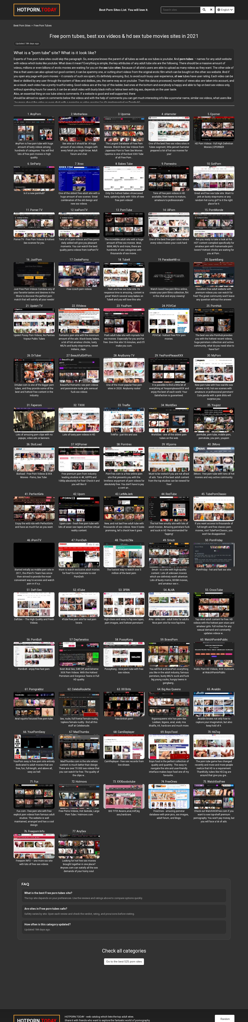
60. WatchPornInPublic (214, 639)
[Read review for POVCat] (168, 321)
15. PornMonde (214, 210)
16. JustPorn (34, 259)
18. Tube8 (124, 259)
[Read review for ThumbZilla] (124, 555)
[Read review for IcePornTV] (79, 225)
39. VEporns (169, 444)
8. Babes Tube (124, 163)
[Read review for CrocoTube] (213, 605)
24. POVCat (169, 305)
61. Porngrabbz (34, 689)
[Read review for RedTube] (168, 509)
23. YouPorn (124, 305)
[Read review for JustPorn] (34, 274)
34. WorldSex (169, 405)
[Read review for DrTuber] (34, 370)
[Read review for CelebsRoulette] (79, 704)
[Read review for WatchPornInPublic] (213, 654)
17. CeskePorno (79, 259)
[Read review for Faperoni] (34, 420)
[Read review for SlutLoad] (34, 459)
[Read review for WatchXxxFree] (213, 796)
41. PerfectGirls (34, 494)
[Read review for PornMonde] (213, 225)
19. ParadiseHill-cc (169, 259)
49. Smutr (169, 540)
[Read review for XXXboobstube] (124, 796)
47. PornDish (79, 540)
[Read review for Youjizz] (213, 420)
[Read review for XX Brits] (124, 704)
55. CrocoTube (214, 589)
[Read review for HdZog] (213, 747)
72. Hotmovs (79, 781)
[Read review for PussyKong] (124, 654)
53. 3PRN (124, 589)
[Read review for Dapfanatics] (79, 654)
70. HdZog (214, 731)
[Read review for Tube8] (124, 274)
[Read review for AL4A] (168, 605)
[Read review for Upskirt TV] (34, 321)
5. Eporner (214, 114)
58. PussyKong (124, 639)
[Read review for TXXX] (79, 420)
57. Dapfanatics (79, 639)
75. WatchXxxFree (214, 781)
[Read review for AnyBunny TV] (124, 370)
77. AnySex (79, 831)
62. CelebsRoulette (79, 689)
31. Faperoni (34, 405)
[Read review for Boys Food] (168, 747)
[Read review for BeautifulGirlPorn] (79, 370)
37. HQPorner (79, 444)
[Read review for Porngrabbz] (34, 704)
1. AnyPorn (34, 114)
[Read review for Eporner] (213, 129)
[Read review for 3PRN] (124, 605)
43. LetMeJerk (124, 494)
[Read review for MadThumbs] (79, 747)
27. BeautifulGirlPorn (79, 355)
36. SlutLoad (34, 444)
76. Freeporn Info (34, 831)
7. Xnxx (79, 163)
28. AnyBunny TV (124, 355)
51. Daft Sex (34, 589)
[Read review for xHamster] (168, 129)
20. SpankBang (214, 259)
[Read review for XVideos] (79, 321)
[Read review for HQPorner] (79, 459)
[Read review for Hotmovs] (79, 796)
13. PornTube (124, 210)
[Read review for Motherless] (79, 129)
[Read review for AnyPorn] (34, 129)
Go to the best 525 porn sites (124, 961)
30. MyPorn (214, 355)
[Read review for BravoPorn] (168, 654)
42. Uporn (79, 494)
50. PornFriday (214, 540)
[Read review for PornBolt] (34, 654)
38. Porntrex (124, 444)
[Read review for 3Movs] (213, 459)
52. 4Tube (79, 589)
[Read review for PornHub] (213, 321)
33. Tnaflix (124, 405)
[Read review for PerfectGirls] (34, 509)
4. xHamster (169, 114)
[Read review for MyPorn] (213, 370)
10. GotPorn (214, 163)
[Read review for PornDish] (79, 555)
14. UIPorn (169, 210)
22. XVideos (79, 305)
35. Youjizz (214, 405)
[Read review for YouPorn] (124, 321)
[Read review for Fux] (34, 796)
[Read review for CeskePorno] (79, 274)
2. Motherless (79, 114)
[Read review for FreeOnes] (168, 796)
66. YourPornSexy (34, 731)
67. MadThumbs (79, 731)
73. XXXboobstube (124, 781)
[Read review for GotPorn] (213, 179)
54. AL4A (169, 589)
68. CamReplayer (124, 731)
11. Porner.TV (34, 210)
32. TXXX (79, 405)
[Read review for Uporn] (79, 509)
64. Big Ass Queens (169, 689)
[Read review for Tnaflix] (124, 420)
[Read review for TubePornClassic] (213, 509)
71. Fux (34, 781)
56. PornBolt (34, 639)
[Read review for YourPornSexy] (34, 747)
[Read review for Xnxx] (79, 179)
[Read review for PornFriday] (213, 555)
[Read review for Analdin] (213, 704)
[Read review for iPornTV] (34, 555)
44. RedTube (169, 494)
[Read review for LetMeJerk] (124, 509)
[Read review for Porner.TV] (34, 225)
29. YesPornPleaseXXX (169, 355)
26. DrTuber (34, 355)
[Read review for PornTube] (124, 225)
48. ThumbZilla (124, 540)
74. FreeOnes (169, 781)
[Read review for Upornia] (124, 129)
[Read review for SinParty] (34, 179)
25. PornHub (214, 305)
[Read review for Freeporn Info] (34, 846)
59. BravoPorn (169, 639)
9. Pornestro (169, 163)
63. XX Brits (124, 689)
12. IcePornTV (79, 210)
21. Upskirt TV (34, 305)
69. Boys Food (169, 731)
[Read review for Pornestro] (168, 179)
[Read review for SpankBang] (213, 274)
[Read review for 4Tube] (79, 605)
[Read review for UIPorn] (168, 225)
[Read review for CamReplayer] (124, 747)
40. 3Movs (214, 444)
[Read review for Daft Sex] (34, 605)
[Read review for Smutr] (168, 555)
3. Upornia (124, 114)
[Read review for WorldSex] (168, 420)
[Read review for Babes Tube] (124, 179)
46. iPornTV (34, 540)
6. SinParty (34, 163)
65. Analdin (214, 689)
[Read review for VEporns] (168, 459)
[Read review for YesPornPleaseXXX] (168, 370)
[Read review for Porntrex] (124, 459)
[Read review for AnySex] (79, 846)
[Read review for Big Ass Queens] (168, 704)
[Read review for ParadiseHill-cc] (168, 274)
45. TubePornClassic (214, 494)
